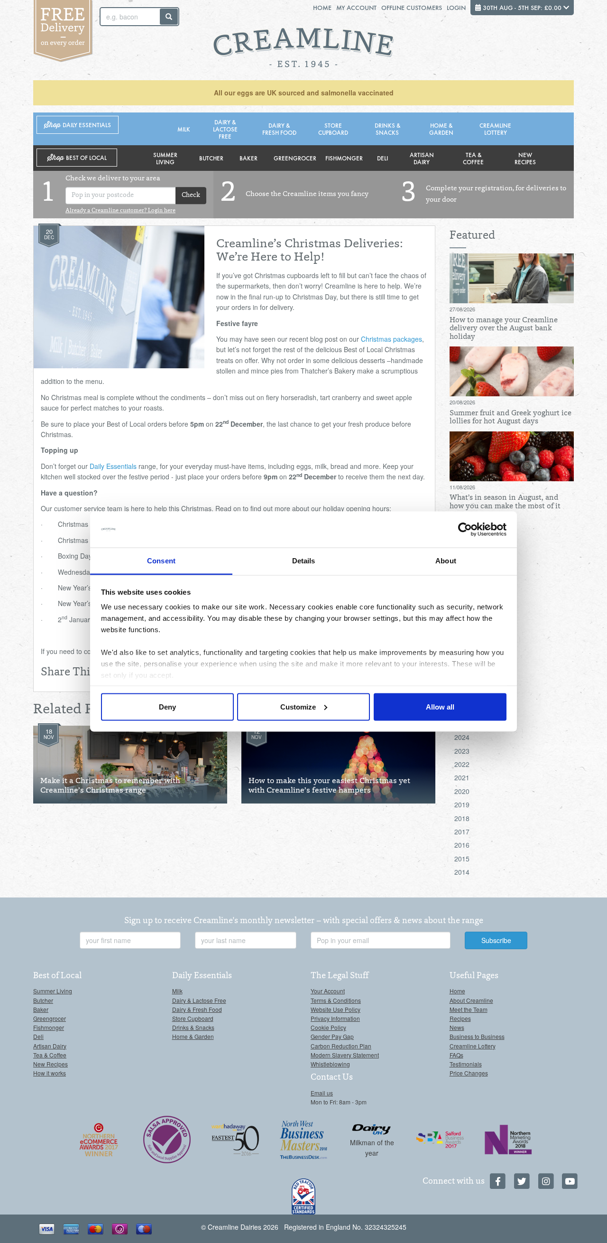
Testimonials (466, 1064)
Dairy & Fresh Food (279, 128)
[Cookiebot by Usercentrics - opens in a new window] (464, 530)
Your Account (328, 991)
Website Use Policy (335, 1009)
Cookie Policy (328, 1027)
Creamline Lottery (495, 128)
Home (322, 7)
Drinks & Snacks (387, 128)
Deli (382, 158)
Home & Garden (441, 128)
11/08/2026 (462, 487)
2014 (461, 872)
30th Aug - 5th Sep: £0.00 (522, 7)
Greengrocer (295, 158)
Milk (183, 129)
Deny (167, 706)
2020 (461, 791)
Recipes (460, 1018)
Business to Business (477, 1036)
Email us (322, 1093)
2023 (461, 751)
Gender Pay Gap (332, 1036)
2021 (461, 777)
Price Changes (469, 1073)
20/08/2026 (462, 402)
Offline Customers (411, 7)
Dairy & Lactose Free (225, 129)
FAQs (456, 1055)
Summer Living (165, 158)
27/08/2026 (462, 309)
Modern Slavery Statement (345, 1055)
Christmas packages (391, 339)
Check (191, 195)
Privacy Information (335, 1018)
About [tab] (445, 561)
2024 (461, 737)
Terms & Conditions (336, 1000)
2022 (461, 764)
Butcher (211, 158)
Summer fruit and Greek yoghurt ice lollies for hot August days (510, 418)
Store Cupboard (333, 128)
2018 (461, 818)
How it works (49, 1073)
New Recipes (525, 158)
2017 (461, 831)
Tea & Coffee (473, 158)
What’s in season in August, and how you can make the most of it (505, 502)
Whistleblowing (330, 1064)
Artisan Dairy (422, 158)
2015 (461, 858)
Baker (248, 158)
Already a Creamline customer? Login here (120, 211)
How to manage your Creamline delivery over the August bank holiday (504, 329)
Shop (77, 125)
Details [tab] (303, 561)
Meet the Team (468, 1009)
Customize (298, 706)
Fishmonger (344, 158)
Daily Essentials (113, 466)
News (457, 1027)
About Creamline (471, 1000)
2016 (461, 845)
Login (456, 7)
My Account (356, 7)
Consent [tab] (161, 561)
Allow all (440, 706)
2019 (461, 804)
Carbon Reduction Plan (341, 1046)
